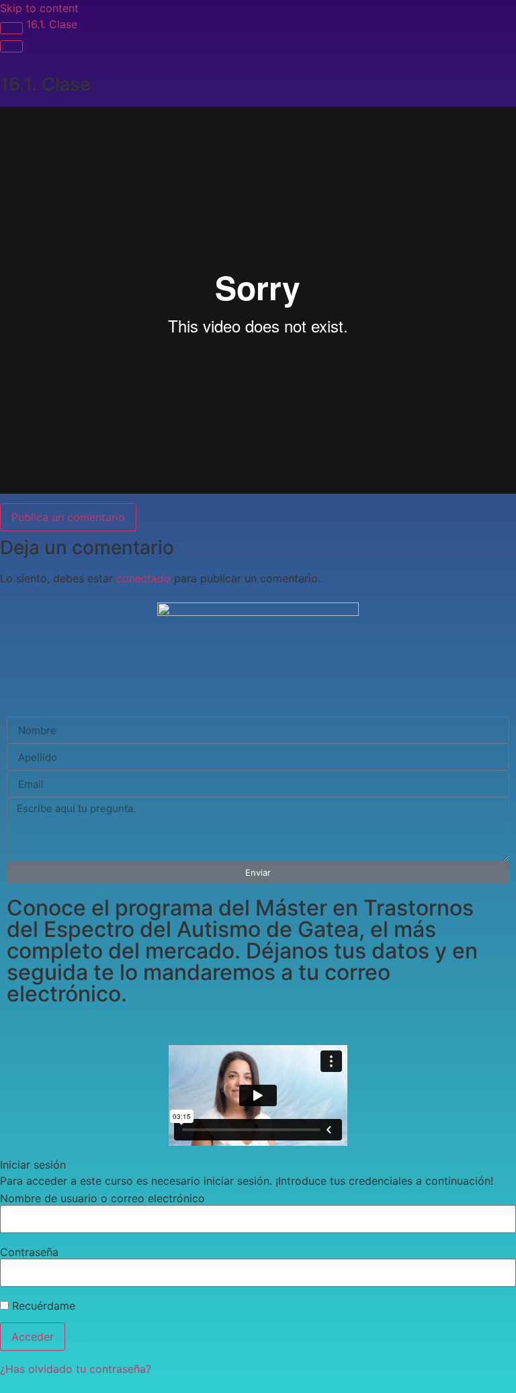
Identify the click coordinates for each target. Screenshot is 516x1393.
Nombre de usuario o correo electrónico (102, 1198)
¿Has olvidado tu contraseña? (75, 1369)
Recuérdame (42, 1305)
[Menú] (11, 46)
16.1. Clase (51, 24)
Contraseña (29, 1252)
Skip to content (39, 8)
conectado (143, 578)
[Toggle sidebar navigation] (11, 28)
